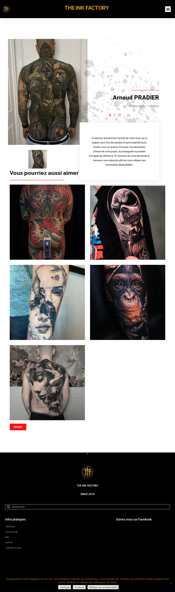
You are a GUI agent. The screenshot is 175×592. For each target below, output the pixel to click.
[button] (168, 9)
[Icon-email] (128, 115)
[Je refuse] (170, 583)
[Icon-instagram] (119, 115)
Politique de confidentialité (103, 587)
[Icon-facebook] (110, 115)
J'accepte (64, 587)
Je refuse (79, 587)
